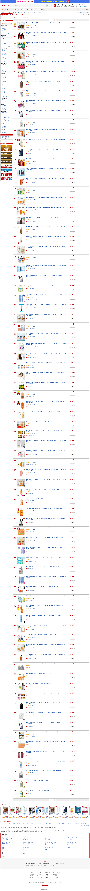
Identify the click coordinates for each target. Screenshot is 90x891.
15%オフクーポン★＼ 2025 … (19, 814)
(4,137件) (20, 817)
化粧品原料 (82, 823)
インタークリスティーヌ (30, 142)
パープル (3, 95)
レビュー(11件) (32, 82)
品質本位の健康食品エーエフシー (31, 210)
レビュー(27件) (32, 433)
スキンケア (2, 823)
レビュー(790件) (33, 64)
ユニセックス (4, 64)
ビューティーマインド (30, 568)
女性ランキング (29, 9)
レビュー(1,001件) (33, 141)
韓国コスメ (77, 823)
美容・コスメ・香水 (18, 12)
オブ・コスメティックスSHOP (31, 328)
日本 (2, 36)
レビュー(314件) (33, 219)
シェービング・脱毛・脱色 (61, 823)
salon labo (28, 667)
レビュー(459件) (33, 45)
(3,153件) (7, 817)
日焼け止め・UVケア (20, 823)
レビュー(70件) (32, 132)
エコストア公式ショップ (30, 124)
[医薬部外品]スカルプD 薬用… (32, 814)
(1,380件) (79, 817)
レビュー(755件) (33, 74)
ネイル (54, 823)
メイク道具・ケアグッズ (29, 823)
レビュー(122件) (33, 151)
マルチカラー (4, 96)
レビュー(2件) (32, 365)
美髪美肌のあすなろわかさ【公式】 (32, 454)
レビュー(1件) (32, 286)
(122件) (66, 817)
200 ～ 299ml (4, 53)
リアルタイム (35, 9)
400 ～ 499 (4, 109)
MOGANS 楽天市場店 (30, 522)
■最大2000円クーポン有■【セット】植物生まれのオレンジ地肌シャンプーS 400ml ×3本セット (44, 527)
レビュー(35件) (32, 482)
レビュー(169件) (33, 209)
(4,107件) (53, 817)
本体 (2, 70)
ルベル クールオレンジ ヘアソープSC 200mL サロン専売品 (37, 780)
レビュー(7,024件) (33, 25)
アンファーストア (29, 153)
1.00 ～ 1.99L (4, 49)
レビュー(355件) (33, 199)
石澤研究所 (4, 43)
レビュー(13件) (32, 510)
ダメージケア (4, 30)
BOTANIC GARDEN (29, 782)
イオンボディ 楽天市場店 (30, 502)
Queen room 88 (29, 639)
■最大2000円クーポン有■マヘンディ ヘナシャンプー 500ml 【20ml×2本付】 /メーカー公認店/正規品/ (45, 139)
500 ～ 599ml (4, 52)
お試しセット (4, 132)
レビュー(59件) (32, 239)
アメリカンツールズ (30, 192)
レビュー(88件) (32, 404)
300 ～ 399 (4, 106)
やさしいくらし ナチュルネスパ (31, 765)
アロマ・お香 (45, 823)
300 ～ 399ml (4, 50)
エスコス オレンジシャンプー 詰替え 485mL (34, 498)
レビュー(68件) (32, 550)
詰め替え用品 (4, 71)
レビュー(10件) (32, 355)
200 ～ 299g (4, 127)
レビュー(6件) (32, 278)
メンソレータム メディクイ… (71, 814)
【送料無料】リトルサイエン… (25, 814)
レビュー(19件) (32, 685)
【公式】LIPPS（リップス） (31, 95)
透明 (2, 93)
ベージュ (3, 91)
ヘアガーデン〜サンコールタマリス (32, 299)
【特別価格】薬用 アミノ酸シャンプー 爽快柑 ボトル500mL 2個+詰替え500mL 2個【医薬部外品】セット (46, 197)
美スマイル (28, 744)
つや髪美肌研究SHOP (30, 338)
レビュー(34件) (32, 268)
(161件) (46, 817)
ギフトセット (4, 130)
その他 (86, 823)
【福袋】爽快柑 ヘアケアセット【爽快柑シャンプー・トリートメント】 (40, 673)
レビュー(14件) (32, 113)
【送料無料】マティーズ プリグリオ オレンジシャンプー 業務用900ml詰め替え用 (42, 566)
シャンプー (35, 12)
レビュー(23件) (32, 754)
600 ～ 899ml (4, 81)
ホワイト (3, 89)
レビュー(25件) (32, 122)
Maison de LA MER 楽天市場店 (31, 357)
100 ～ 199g (4, 126)
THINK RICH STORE (30, 493)
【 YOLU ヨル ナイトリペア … (78, 814)
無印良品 (28, 84)
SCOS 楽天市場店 (29, 134)
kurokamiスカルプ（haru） (6, 121)
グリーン (3, 88)
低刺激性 (3, 28)
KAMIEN (28, 259)
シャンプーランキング (19, 14)
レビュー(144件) (33, 161)
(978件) (86, 817)
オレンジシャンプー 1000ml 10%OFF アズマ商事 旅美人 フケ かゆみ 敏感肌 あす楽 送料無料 (44, 508)
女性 (2, 65)
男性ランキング (23, 9)
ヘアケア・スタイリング (27, 12)
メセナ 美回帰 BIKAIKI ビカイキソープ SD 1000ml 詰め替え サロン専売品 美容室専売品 (43, 770)
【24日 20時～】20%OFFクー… (5, 814)
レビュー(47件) (32, 171)
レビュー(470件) (33, 307)
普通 (2, 99)
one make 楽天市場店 (30, 318)
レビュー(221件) (33, 346)
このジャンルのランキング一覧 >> (83, 12)
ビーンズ (28, 425)
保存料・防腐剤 (4, 112)
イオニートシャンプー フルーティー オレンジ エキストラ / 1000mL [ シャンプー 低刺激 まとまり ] (45, 411)
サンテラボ (28, 231)
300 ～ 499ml (4, 74)
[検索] (55, 5)
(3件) (72, 817)
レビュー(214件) (33, 559)
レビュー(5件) (32, 647)
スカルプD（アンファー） (6, 120)
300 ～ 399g (4, 125)
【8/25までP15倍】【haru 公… (11, 814)
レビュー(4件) (32, 579)
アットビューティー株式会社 (31, 288)
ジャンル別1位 (41, 9)
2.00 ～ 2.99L (4, 61)
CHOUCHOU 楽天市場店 (30, 590)
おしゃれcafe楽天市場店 (30, 435)
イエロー (3, 92)
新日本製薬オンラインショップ (31, 561)
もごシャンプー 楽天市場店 (31, 250)
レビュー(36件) (32, 637)
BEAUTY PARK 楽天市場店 (31, 182)
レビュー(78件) (32, 336)
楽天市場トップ (3, 12)
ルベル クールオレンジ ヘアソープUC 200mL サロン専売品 (37, 790)
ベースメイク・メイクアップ (10, 823)
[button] (62, 5)
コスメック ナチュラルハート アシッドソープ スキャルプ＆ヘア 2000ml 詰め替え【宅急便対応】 (44, 712)
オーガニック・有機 (5, 117)
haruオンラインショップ (30, 27)
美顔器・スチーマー (70, 823)
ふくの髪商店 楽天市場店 (30, 367)
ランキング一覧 (4, 141)
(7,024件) (13, 817)
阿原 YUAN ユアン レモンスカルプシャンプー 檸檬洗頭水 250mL (38, 683)
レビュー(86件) (32, 540)
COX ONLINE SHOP (30, 114)
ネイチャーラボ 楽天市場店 (31, 736)
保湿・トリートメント (6, 26)
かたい (3, 102)
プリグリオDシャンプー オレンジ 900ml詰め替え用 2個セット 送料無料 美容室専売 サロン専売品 (46, 663)
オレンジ (40, 12)
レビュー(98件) (32, 675)
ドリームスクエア (29, 163)
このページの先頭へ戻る (85, 825)
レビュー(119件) (33, 103)
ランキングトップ (16, 9)
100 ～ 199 (4, 105)
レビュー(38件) (32, 375)
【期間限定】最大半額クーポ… (44, 814)
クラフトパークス (29, 686)
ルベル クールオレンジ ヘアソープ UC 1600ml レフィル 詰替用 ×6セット (40, 285)
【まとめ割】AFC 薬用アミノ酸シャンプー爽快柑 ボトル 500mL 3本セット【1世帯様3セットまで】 (45, 207)
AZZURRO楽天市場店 (30, 600)
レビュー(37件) (32, 190)
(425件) (59, 817)
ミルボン (3, 42)
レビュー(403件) (33, 35)
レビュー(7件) (32, 297)
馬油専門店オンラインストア (31, 396)
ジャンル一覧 (79, 9)
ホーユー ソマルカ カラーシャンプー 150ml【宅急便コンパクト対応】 (39, 255)
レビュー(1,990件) (33, 54)
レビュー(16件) (32, 529)
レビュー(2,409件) (33, 462)
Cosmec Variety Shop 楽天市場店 (31, 221)
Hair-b (28, 270)
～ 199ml (3, 78)
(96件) (26, 817)
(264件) (33, 817)
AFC (2, 41)
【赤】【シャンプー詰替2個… (84, 814)
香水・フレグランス (38, 823)
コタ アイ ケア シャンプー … (58, 814)
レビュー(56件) (32, 443)
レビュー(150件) (33, 423)
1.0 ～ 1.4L (4, 76)
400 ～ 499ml (4, 54)
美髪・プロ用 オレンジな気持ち (31, 658)
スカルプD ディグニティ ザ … (64, 814)
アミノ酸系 (4, 29)
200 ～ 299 (4, 108)
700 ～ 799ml (4, 58)
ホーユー (3, 39)
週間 (27, 17)
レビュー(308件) (33, 93)
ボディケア (50, 823)
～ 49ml (3, 57)
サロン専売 (4, 32)
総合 (3, 15)
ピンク (3, 84)
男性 (2, 67)
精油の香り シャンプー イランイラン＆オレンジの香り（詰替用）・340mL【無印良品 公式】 (44, 81)
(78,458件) (40, 817)
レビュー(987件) (33, 257)
